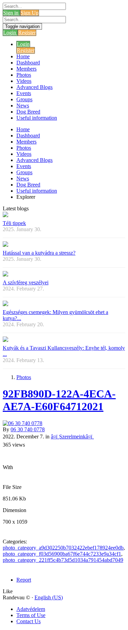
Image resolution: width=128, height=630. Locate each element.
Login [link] (10, 32)
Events (23, 93)
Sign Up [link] (29, 13)
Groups (24, 99)
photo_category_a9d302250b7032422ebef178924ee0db (63, 548)
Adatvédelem (30, 609)
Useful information (36, 118)
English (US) (48, 597)
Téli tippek (14, 223)
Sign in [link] (11, 13)
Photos (23, 75)
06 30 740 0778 (28, 429)
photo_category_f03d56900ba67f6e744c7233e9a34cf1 (62, 554)
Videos (23, 81)
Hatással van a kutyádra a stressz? (39, 253)
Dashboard (28, 62)
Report (23, 580)
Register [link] (27, 32)
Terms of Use (30, 615)
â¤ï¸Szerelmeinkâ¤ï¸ (72, 436)
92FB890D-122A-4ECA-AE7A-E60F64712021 (59, 400)
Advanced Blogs (34, 87)
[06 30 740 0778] (64, 423)
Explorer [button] (25, 197)
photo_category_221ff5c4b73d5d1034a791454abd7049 (63, 560)
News (22, 105)
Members (26, 69)
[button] (8, 591)
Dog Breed (28, 112)
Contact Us (28, 621)
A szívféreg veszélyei (25, 282)
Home (23, 56)
